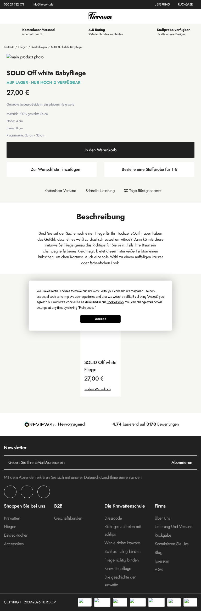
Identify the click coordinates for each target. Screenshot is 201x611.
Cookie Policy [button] (115, 302)
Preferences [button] (86, 307)
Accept (100, 319)
